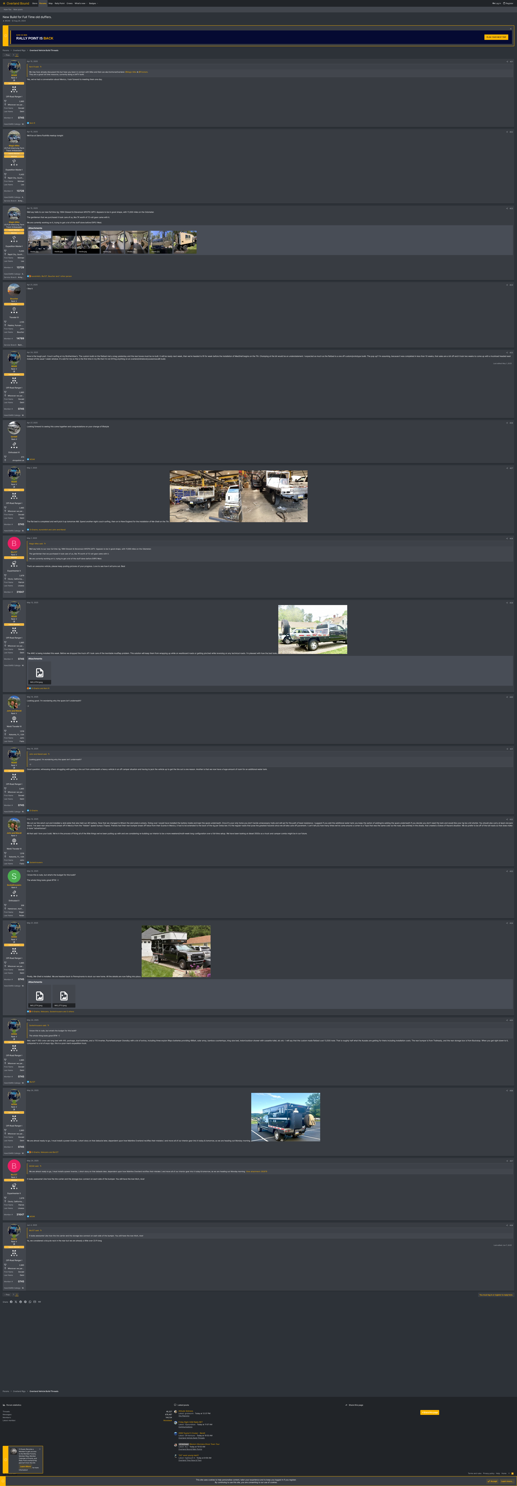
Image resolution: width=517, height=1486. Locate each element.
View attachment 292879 (256, 1171)
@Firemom (143, 72)
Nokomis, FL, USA (16, 734)
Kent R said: (34, 67)
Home (504, 1473)
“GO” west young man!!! (189, 1455)
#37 (511, 1161)
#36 (511, 1091)
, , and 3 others (53, 1011)
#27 (511, 468)
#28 (511, 538)
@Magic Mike (131, 72)
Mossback (167, 1420)
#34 (511, 923)
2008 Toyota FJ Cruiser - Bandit (192, 1433)
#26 (511, 423)
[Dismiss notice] (510, 29)
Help (498, 1473)
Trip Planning (184, 1416)
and (40, 688)
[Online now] (14, 72)
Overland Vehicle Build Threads (192, 1438)
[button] (86, 3)
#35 (511, 1020)
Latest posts (183, 1405)
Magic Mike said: (36, 544)
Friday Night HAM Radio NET (191, 1422)
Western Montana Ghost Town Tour (199, 1444)
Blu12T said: (34, 1230)
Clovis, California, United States (21, 579)
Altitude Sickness (186, 1411)
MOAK (7, 21)
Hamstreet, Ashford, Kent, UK (20, 909)
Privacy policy (488, 1473)
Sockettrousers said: (38, 1025)
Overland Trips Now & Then (190, 1460)
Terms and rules (474, 1473)
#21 (511, 61)
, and (48, 530)
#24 (511, 285)
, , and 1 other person (52, 276)
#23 (511, 208)
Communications (185, 1427)
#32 (511, 819)
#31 (511, 749)
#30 (511, 697)
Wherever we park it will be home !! (23, 105)
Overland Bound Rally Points (190, 1449)
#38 (511, 1225)
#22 (511, 132)
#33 (511, 871)
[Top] (509, 1473)
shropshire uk (18, 460)
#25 (511, 352)
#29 (511, 603)
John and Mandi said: (38, 754)
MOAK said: (34, 1166)
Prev (8, 55)
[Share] (507, 61)
